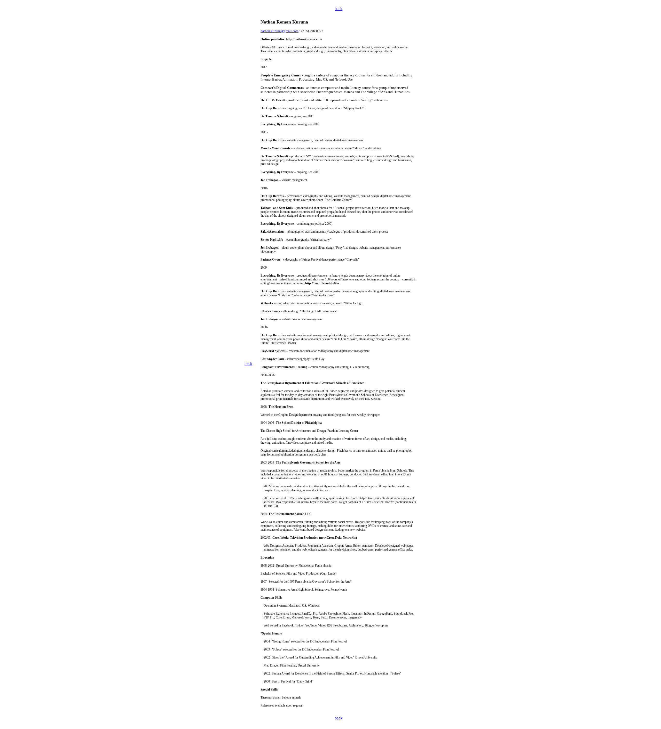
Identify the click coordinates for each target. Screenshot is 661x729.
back (338, 8)
